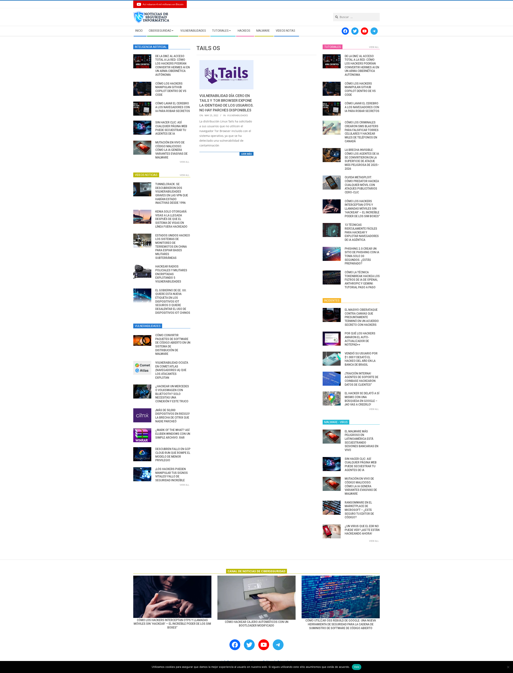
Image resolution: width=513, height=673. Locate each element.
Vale (356, 666)
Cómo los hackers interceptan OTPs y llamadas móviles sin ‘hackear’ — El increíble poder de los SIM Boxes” (362, 209)
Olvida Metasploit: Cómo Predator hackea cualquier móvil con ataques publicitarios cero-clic (362, 185)
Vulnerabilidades (237, 115)
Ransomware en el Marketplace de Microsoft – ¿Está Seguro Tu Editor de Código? (359, 510)
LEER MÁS (246, 153)
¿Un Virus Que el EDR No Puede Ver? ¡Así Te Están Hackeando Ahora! (362, 530)
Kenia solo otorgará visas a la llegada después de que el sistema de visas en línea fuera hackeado (171, 219)
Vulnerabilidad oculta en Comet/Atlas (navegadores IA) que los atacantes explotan (171, 370)
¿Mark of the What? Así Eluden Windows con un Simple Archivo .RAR (172, 433)
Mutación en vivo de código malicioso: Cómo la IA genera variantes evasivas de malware (171, 150)
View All (184, 161)
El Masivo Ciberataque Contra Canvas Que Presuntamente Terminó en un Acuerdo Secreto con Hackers (362, 317)
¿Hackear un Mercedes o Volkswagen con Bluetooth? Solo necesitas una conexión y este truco (172, 394)
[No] (508, 667)
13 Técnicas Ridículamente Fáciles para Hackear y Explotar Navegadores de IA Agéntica (362, 232)
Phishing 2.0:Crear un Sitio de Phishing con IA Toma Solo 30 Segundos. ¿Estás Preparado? (362, 256)
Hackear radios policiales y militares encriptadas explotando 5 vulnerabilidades (171, 274)
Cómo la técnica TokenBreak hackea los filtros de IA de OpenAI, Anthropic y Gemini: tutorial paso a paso (362, 280)
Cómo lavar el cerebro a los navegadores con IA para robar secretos (172, 107)
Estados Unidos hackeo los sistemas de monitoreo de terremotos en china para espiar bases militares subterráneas (172, 246)
